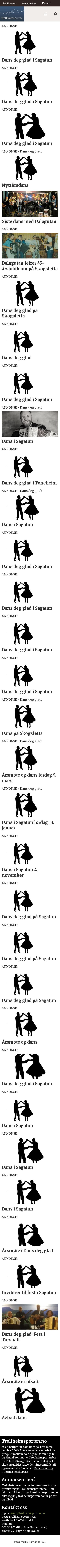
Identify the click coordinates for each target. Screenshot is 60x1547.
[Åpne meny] (45, 14)
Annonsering (29, 3)
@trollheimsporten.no (30, 1513)
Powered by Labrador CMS (30, 1541)
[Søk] (55, 14)
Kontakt (46, 3)
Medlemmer (9, 3)
